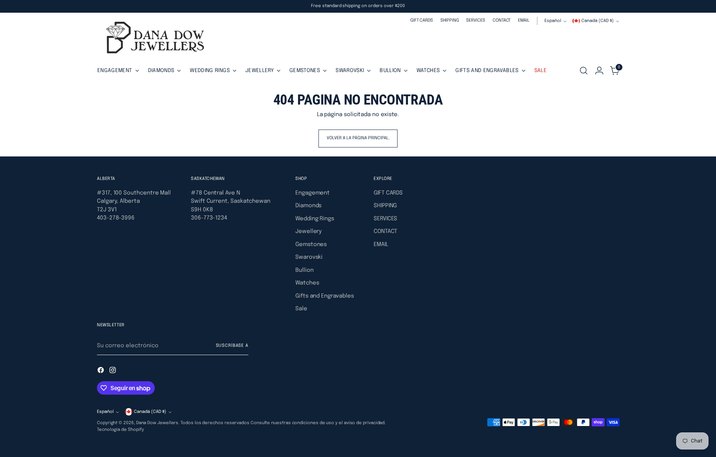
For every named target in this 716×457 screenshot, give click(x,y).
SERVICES (385, 219)
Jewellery (308, 231)
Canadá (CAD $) (597, 21)
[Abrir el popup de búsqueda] (583, 70)
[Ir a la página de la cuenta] (599, 70)
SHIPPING (385, 206)
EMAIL (381, 245)
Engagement (312, 193)
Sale (301, 309)
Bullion (304, 270)
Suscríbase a (232, 345)
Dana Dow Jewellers (157, 423)
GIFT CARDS (388, 193)
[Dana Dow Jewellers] (153, 39)
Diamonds (308, 206)
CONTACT (385, 231)
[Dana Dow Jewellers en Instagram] (113, 371)
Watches (307, 283)
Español (552, 21)
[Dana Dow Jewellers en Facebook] (101, 371)
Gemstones (311, 245)
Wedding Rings (314, 219)
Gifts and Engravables (324, 296)
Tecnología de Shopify (120, 430)
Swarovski (309, 257)
